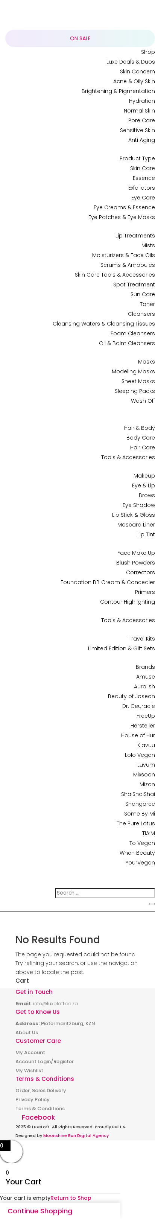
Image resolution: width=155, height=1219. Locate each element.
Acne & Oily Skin (134, 81)
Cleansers (141, 314)
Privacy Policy (32, 1099)
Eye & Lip (143, 485)
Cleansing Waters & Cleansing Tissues (104, 323)
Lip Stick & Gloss (133, 515)
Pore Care (141, 120)
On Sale (80, 38)
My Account (30, 1052)
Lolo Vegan (140, 755)
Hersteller (143, 725)
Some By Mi (139, 813)
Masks (146, 361)
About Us (26, 1032)
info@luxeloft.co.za (55, 1003)
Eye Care (143, 197)
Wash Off (143, 401)
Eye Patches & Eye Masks (121, 217)
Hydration (142, 101)
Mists (148, 245)
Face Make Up (136, 553)
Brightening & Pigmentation (118, 91)
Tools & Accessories (128, 457)
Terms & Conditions (40, 1108)
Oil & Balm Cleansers (127, 343)
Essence (144, 178)
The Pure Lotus (136, 823)
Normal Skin (139, 110)
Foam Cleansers (133, 333)
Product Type (137, 158)
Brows (147, 495)
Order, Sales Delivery (40, 1090)
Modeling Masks (133, 371)
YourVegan (140, 862)
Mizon (147, 784)
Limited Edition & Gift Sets (121, 648)
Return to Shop (70, 1198)
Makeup (144, 475)
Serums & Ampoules (127, 265)
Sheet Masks (138, 381)
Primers (145, 592)
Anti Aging (141, 140)
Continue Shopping (40, 1211)
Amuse (145, 676)
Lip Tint (146, 534)
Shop (148, 52)
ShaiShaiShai (138, 794)
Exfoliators (141, 188)
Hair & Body (139, 428)
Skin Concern (137, 71)
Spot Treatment (134, 284)
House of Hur (138, 735)
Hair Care (142, 447)
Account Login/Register (44, 1061)
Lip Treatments (135, 235)
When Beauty (137, 853)
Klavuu (146, 745)
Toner (147, 304)
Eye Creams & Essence (124, 207)
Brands (145, 667)
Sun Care (143, 294)
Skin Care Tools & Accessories (115, 274)
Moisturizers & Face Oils (123, 255)
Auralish (144, 686)
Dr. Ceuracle (138, 706)
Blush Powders (135, 562)
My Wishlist (29, 1070)
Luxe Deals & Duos (130, 61)
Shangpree (140, 804)
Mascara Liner (136, 524)
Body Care (140, 437)
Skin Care (142, 168)
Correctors (140, 572)
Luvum (146, 765)
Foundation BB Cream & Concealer (108, 582)
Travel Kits (142, 638)
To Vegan (142, 843)
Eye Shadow (139, 505)
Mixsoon (144, 774)
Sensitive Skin (137, 130)
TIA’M (148, 833)
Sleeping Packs (135, 391)
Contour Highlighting (127, 602)
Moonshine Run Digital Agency (76, 1135)
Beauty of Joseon (131, 696)
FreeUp (146, 716)
